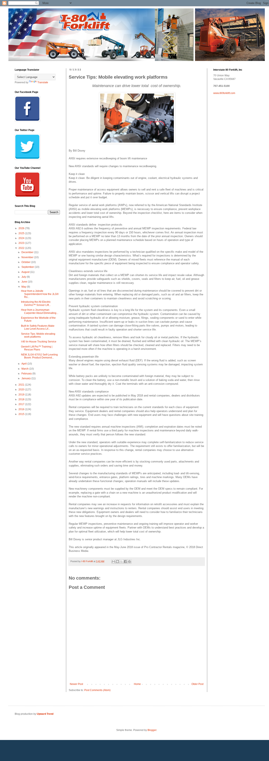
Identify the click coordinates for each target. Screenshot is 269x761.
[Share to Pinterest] (129, 561)
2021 (21, 384)
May (24, 286)
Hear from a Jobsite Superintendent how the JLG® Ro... (40, 294)
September (28, 267)
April (24, 363)
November (27, 257)
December (27, 252)
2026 (21, 228)
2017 (21, 404)
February (26, 373)
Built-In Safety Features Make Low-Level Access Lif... (37, 327)
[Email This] (113, 561)
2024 (21, 238)
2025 (21, 233)
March (25, 368)
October (26, 262)
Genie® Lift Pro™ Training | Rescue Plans (36, 348)
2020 (21, 389)
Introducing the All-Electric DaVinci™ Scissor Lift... (36, 303)
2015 (21, 414)
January (26, 378)
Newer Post (76, 684)
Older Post (197, 684)
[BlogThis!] (117, 561)
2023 (21, 243)
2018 (21, 399)
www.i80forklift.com (224, 93)
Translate (42, 82)
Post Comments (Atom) (97, 690)
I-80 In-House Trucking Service (38, 341)
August (25, 272)
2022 (21, 248)
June (24, 281)
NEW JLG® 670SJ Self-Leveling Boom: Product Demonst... (39, 356)
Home (137, 684)
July (24, 276)
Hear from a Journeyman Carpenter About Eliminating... (39, 311)
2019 (21, 394)
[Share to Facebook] (125, 561)
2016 (21, 409)
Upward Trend (45, 713)
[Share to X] (121, 561)
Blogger (152, 730)
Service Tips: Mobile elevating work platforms (38, 335)
